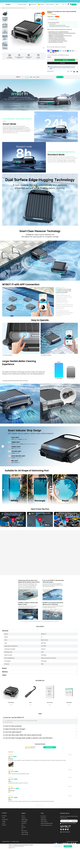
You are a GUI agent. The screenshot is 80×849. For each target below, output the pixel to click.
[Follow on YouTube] (65, 829)
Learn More (60, 77)
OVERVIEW (27, 77)
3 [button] (40, 805)
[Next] (77, 446)
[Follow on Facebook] (61, 829)
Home (3, 7)
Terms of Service (44, 821)
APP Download (24, 830)
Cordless (3, 821)
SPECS (31, 77)
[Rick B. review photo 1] (10, 764)
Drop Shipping (24, 821)
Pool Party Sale (33, 4)
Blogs (22, 825)
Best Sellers (4, 815)
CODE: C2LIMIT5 (48, 1)
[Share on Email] (77, 71)
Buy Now (68, 846)
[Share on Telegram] (74, 71)
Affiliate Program (24, 819)
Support (57, 4)
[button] (49, 14)
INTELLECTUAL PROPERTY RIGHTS (47, 823)
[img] (10, 755)
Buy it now (62, 63)
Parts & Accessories (50, 4)
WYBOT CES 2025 (24, 832)
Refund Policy (43, 817)
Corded (3, 823)
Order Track (23, 823)
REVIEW (37, 77)
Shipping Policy (43, 819)
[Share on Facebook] (68, 71)
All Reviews (23, 827)
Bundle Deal (42, 4)
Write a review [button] (49, 747)
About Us (23, 816)
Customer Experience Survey (46, 825)
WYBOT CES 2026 (24, 834)
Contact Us (23, 817)
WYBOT (3, 817)
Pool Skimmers (5, 819)
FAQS (34, 77)
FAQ (22, 829)
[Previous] (3, 446)
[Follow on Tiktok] (68, 829)
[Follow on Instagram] (63, 829)
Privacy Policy (43, 816)
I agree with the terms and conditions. (69, 823)
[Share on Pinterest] (71, 71)
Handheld (4, 825)
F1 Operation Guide (7, 722)
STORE (74, 4)
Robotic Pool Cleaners (22, 4)
